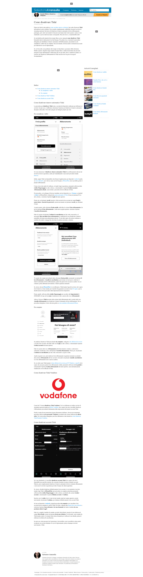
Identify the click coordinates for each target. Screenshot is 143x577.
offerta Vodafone (54, 407)
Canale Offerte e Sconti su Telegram (47, 14)
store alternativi (39, 181)
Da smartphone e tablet (47, 90)
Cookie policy (91, 572)
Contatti (66, 572)
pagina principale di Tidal (61, 195)
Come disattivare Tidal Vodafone (46, 96)
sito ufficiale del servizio (76, 342)
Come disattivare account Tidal (45, 98)
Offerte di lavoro (77, 572)
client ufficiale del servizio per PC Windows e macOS (66, 363)
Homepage (36, 572)
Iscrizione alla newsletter (57, 572)
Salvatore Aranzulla (39, 24)
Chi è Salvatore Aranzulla (46, 572)
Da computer (44, 93)
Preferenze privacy (99, 572)
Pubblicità (70, 572)
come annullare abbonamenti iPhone (68, 303)
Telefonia (74, 10)
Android (76, 179)
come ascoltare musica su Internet (59, 27)
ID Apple (74, 289)
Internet (81, 10)
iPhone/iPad (66, 181)
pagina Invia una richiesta (74, 505)
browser (36, 175)
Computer (66, 10)
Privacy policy (85, 572)
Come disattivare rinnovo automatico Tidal (48, 88)
